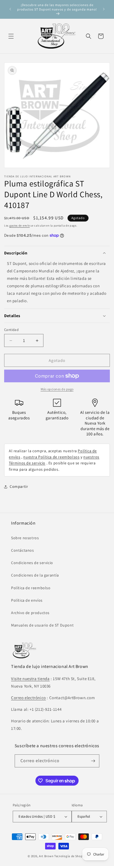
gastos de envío (19, 225)
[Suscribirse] (93, 760)
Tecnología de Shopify (70, 856)
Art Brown (46, 856)
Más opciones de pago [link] (57, 389)
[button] (11, 36)
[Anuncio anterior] (10, 9)
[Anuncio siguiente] (104, 9)
